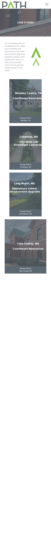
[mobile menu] (47, 4)
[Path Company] (15, 4)
